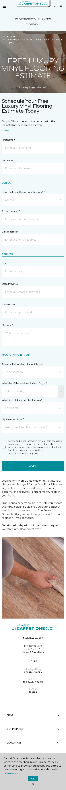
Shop (10, 715)
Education (14, 742)
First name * (8, 140)
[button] (49, 6)
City (4, 263)
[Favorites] (55, 6)
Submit (33, 465)
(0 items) (61, 6)
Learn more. (11, 773)
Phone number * (11, 211)
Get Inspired (15, 729)
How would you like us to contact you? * (23, 192)
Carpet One (8, 36)
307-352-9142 (33, 24)
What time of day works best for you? (22, 400)
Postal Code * (9, 304)
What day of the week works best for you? (24, 383)
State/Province (10, 284)
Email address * (10, 232)
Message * (7, 325)
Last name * (8, 160)
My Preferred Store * (13, 419)
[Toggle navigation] (4, 6)
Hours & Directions (33, 652)
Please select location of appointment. (22, 364)
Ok (33, 778)
